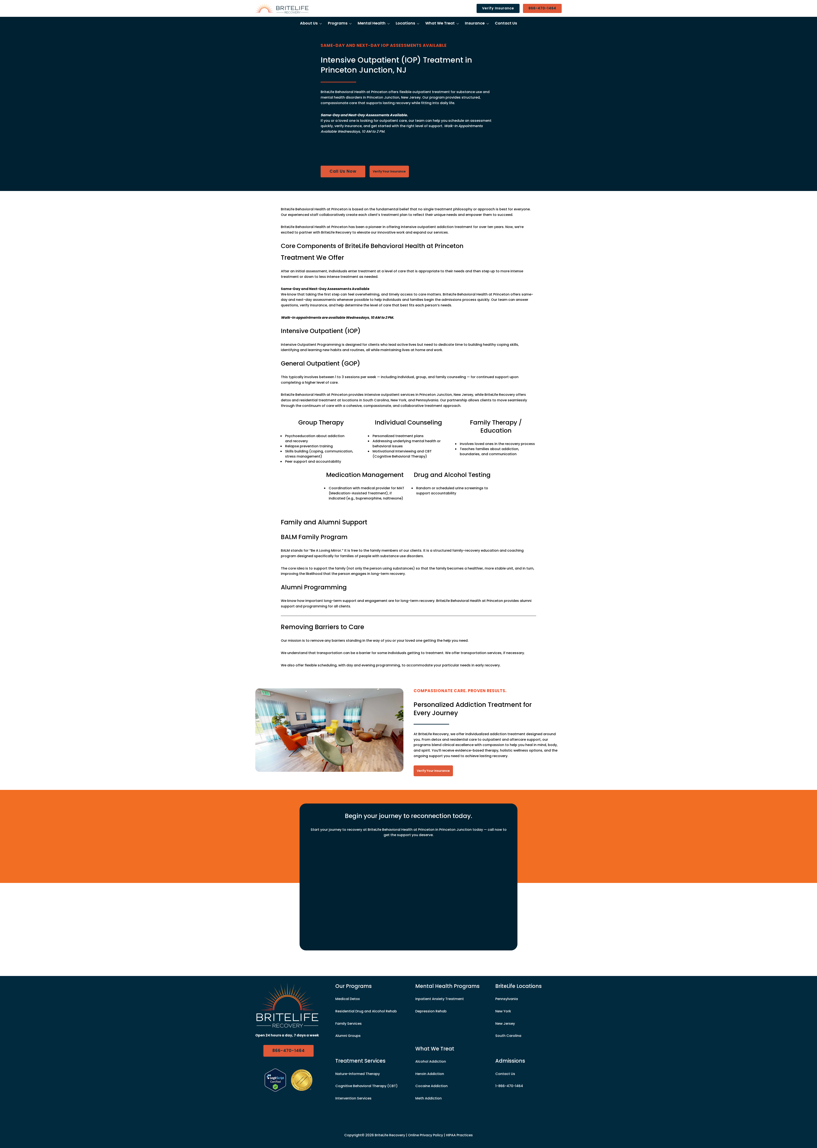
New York (503, 1011)
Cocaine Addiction (431, 1085)
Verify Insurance (498, 8)
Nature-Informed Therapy (357, 1073)
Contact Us (506, 23)
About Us (309, 23)
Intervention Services (353, 1098)
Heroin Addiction (429, 1073)
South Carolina (508, 1035)
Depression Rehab (431, 1011)
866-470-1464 (542, 8)
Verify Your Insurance (389, 171)
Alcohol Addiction (430, 1061)
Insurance (475, 23)
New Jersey (505, 1023)
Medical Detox (347, 998)
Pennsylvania (506, 998)
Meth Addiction (428, 1098)
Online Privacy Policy (425, 1135)
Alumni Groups (348, 1035)
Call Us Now (343, 171)
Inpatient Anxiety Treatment (439, 998)
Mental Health (372, 23)
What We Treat (440, 23)
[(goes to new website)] (275, 1080)
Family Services (348, 1023)
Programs (337, 23)
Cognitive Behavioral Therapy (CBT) (366, 1085)
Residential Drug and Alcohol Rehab (366, 1011)
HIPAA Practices (459, 1135)
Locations (405, 23)
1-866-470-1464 (509, 1085)
